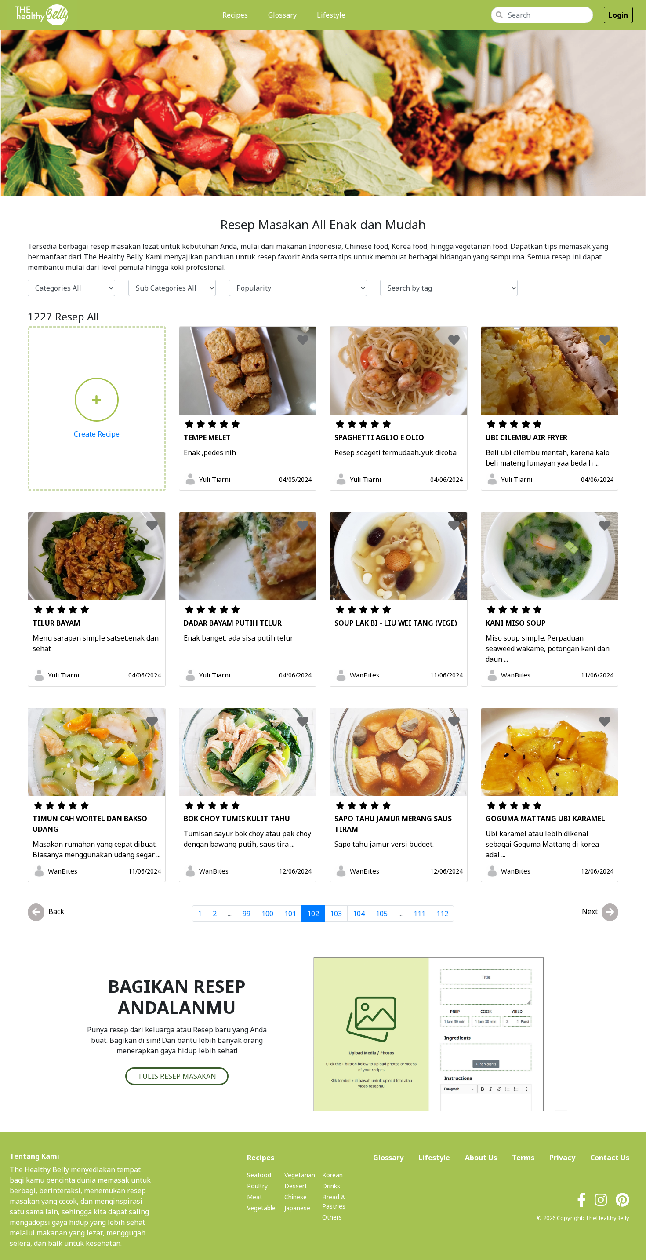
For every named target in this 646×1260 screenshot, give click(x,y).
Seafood (259, 1175)
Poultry (257, 1186)
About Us (481, 1157)
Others (332, 1217)
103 (336, 913)
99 (246, 913)
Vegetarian (299, 1175)
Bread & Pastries (334, 1201)
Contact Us (609, 1157)
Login (618, 15)
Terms (523, 1157)
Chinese (295, 1197)
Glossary (282, 15)
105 (382, 913)
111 (419, 913)
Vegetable (261, 1208)
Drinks (331, 1186)
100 (267, 913)
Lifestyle (331, 15)
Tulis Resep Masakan (177, 1076)
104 (359, 913)
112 (442, 913)
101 (290, 913)
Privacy (562, 1157)
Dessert (295, 1186)
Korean (332, 1175)
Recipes (236, 15)
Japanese (297, 1208)
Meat (254, 1197)
